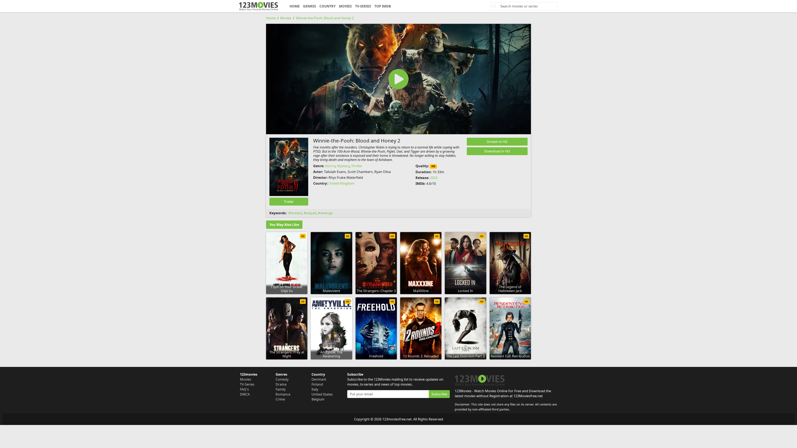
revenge (326, 213)
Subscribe (439, 394)
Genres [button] (309, 6)
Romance (283, 394)
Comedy (282, 379)
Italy (315, 389)
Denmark (319, 379)
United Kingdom (341, 183)
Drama (281, 384)
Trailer (289, 201)
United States (322, 394)
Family (281, 389)
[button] (398, 79)
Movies (345, 6)
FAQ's (244, 389)
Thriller (356, 166)
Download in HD (497, 151)
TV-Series (363, 6)
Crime (280, 399)
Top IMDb (382, 6)
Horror (330, 166)
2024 (434, 177)
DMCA (245, 394)
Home (295, 6)
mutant (296, 213)
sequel (311, 213)
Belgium (318, 399)
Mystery (343, 166)
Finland (317, 384)
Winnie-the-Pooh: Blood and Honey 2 (325, 18)
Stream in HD (497, 141)
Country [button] (327, 6)
